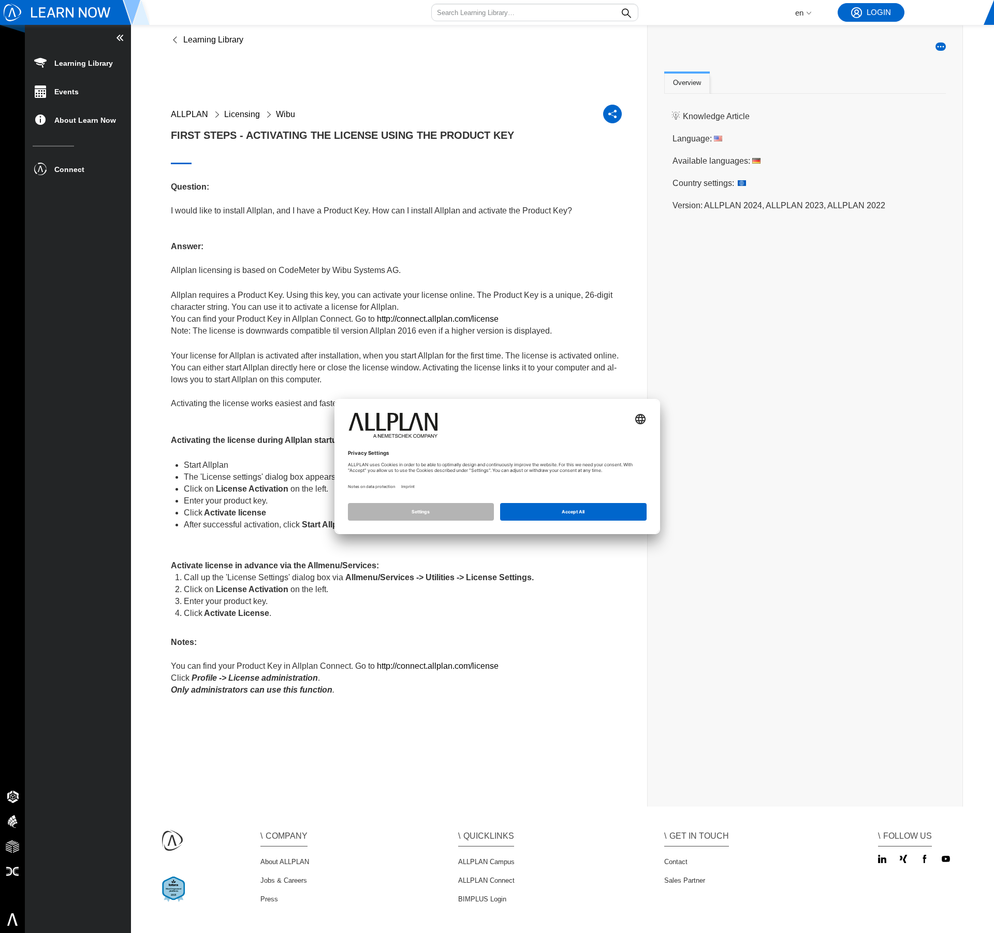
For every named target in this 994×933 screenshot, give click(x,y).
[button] (535, 12)
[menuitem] (78, 62)
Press (269, 899)
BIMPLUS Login (482, 899)
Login (879, 12)
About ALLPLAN (284, 862)
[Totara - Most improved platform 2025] (175, 898)
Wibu (285, 114)
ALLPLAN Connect (486, 880)
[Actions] (940, 46)
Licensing (242, 114)
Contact (676, 862)
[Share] (612, 114)
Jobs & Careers (283, 880)
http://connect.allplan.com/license (438, 318)
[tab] (687, 83)
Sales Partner (684, 880)
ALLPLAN (189, 114)
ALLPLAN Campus (486, 862)
